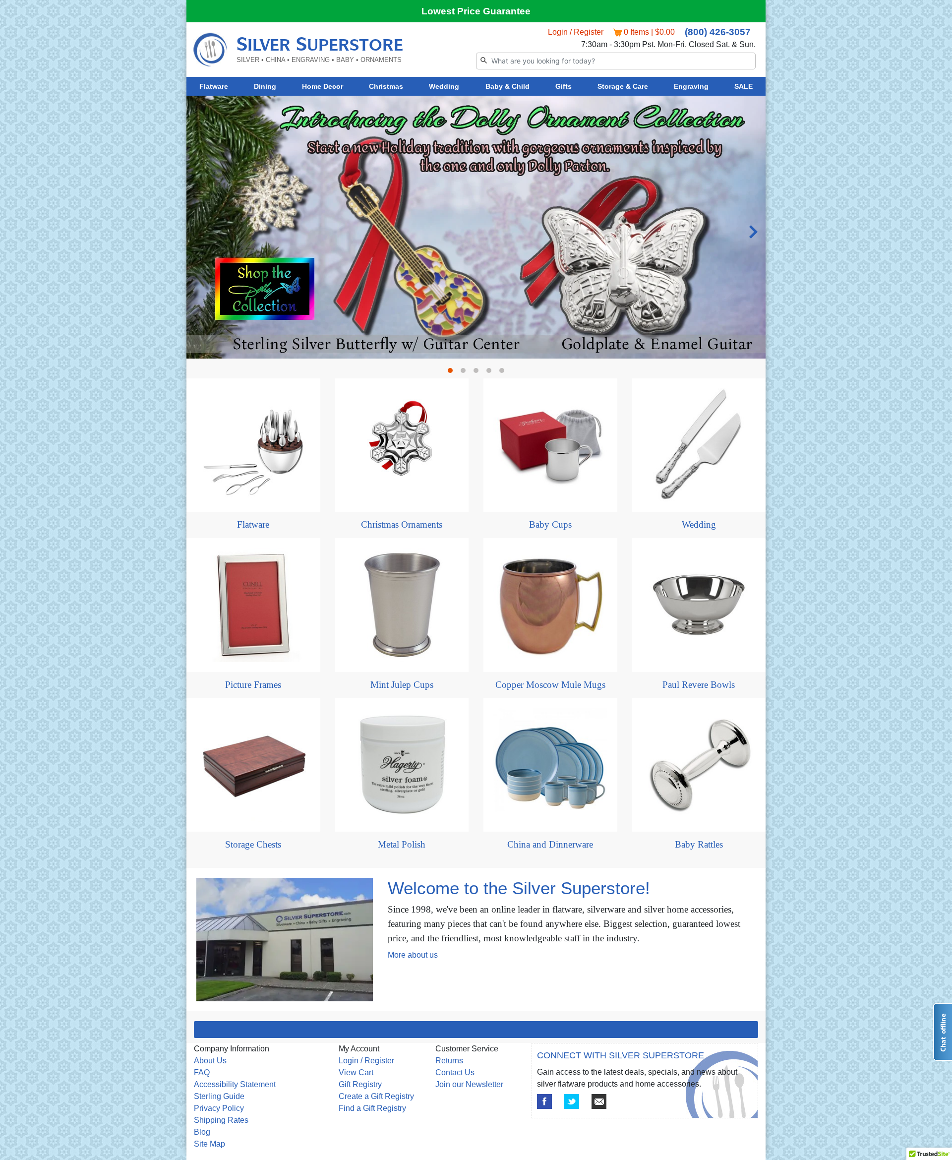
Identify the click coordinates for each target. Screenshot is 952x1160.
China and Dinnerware (550, 844)
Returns (449, 1060)
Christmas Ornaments (401, 524)
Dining (265, 86)
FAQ (202, 1072)
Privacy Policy (219, 1108)
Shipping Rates (221, 1120)
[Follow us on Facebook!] (544, 1101)
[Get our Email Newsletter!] (599, 1101)
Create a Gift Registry (376, 1096)
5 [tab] (504, 373)
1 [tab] (453, 373)
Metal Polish (401, 844)
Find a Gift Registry (372, 1108)
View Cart (356, 1072)
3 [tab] (478, 373)
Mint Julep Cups (401, 684)
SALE (743, 86)
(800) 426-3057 (718, 32)
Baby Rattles (699, 844)
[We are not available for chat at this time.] (942, 1032)
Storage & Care (622, 86)
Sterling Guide (219, 1096)
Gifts (563, 86)
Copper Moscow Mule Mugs (550, 684)
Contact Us (455, 1072)
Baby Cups (550, 524)
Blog (202, 1132)
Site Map (209, 1144)
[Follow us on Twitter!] (571, 1101)
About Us (210, 1060)
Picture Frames (253, 684)
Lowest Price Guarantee (476, 11)
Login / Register (575, 32)
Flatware (213, 86)
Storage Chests (253, 844)
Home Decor (322, 86)
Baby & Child (507, 86)
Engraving (691, 86)
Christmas (386, 86)
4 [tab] (491, 373)
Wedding (444, 86)
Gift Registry (360, 1084)
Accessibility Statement (235, 1084)
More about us (413, 955)
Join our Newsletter (469, 1084)
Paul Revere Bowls (698, 684)
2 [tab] (466, 373)
